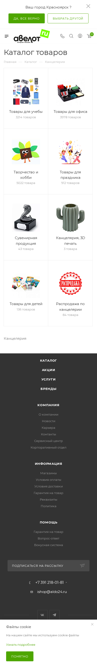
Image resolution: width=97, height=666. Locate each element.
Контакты (48, 434)
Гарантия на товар (48, 493)
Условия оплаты (48, 480)
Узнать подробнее (20, 644)
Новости (48, 421)
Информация (48, 464)
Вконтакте (42, 615)
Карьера (48, 427)
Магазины (48, 473)
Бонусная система (48, 545)
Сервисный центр (48, 441)
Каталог (48, 360)
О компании (48, 414)
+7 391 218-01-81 (49, 582)
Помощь (48, 522)
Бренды (48, 389)
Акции (48, 370)
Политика (49, 506)
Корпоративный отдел (48, 447)
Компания (48, 405)
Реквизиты (48, 499)
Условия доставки (48, 486)
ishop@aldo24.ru (52, 591)
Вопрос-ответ (48, 538)
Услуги (48, 379)
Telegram (54, 615)
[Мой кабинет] (80, 36)
